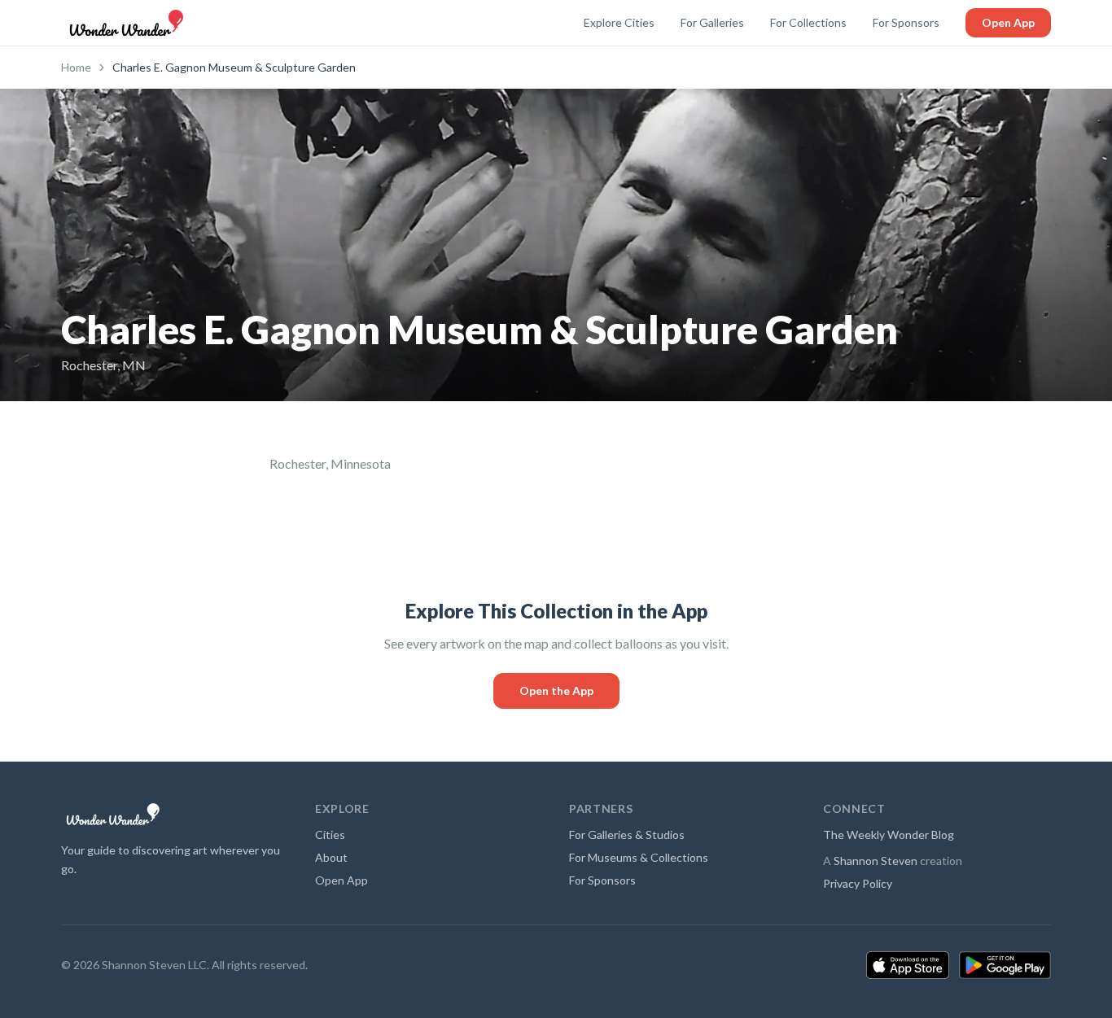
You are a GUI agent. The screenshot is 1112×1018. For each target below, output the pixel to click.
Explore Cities (619, 22)
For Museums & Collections (638, 857)
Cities (330, 834)
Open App (1008, 22)
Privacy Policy (857, 883)
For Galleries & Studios (627, 834)
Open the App (556, 690)
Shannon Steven (875, 860)
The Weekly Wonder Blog (888, 834)
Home (76, 67)
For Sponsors (906, 22)
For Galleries (712, 22)
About (331, 857)
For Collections (808, 22)
